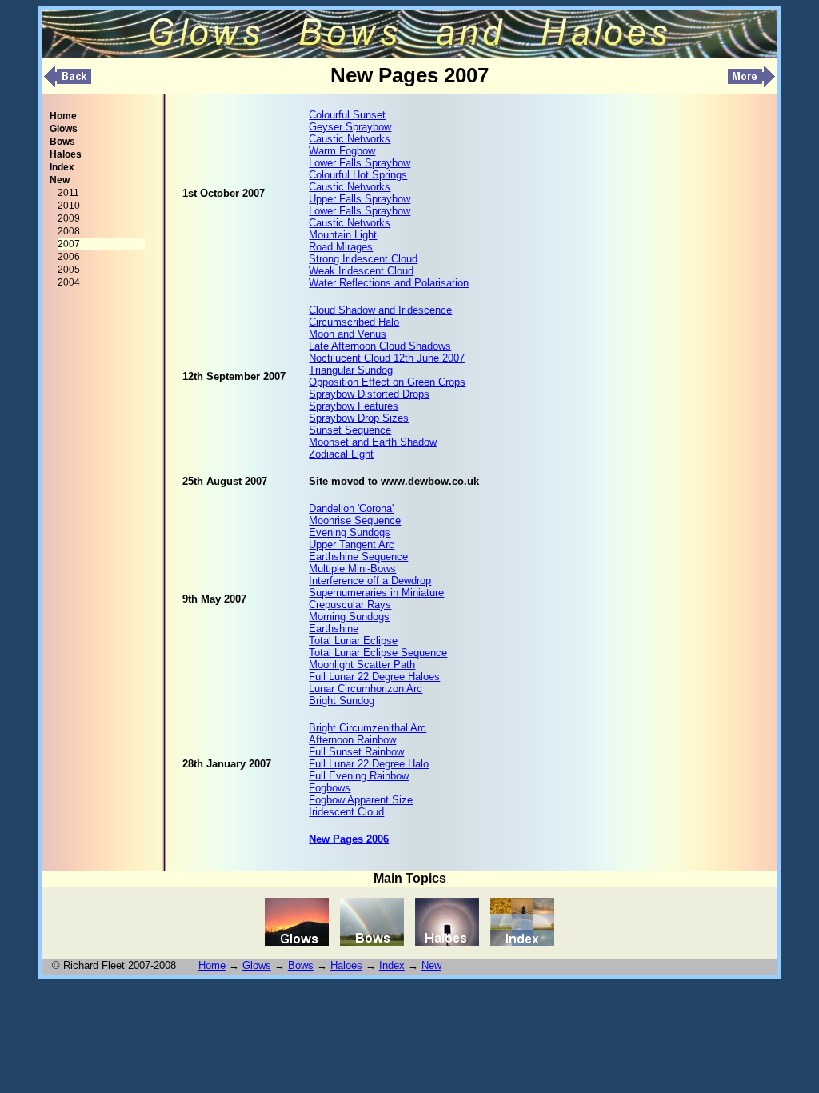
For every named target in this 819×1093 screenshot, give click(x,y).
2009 (69, 218)
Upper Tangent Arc (351, 544)
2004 (69, 282)
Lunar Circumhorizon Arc (365, 689)
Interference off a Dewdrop (370, 581)
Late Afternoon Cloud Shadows (380, 346)
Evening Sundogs (349, 532)
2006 (69, 256)
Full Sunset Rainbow (356, 752)
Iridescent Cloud (346, 812)
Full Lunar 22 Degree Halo (369, 764)
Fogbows (329, 788)
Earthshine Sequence (358, 557)
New (431, 965)
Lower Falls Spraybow (359, 163)
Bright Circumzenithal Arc (367, 728)
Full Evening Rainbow (359, 776)
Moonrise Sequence (355, 520)
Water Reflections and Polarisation (389, 283)
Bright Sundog (341, 701)
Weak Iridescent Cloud (361, 271)
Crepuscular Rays (350, 605)
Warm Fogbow (342, 151)
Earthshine (333, 629)
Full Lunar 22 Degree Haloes (374, 677)
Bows (301, 965)
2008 (69, 231)
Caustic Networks (349, 139)
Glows (256, 965)
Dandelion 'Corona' (351, 508)
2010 (69, 205)
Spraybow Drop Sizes (359, 418)
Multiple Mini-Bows (352, 569)
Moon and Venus (347, 334)
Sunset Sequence (350, 430)
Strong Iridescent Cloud (363, 259)
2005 (69, 269)
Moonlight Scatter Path (362, 665)
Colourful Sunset (347, 115)
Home (212, 965)
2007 (69, 244)
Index (392, 965)
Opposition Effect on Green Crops (387, 382)
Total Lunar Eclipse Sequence (378, 653)
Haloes (346, 965)
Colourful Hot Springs (358, 175)
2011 (68, 192)
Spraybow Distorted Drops (369, 394)
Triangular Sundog (351, 370)
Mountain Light (343, 235)
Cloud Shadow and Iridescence (380, 310)
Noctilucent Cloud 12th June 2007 (387, 358)
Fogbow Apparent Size (361, 800)
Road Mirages (341, 247)
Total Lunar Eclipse (353, 641)
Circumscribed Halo (354, 322)
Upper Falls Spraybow (359, 199)
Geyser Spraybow (350, 127)
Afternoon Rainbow (352, 740)
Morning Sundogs (349, 617)
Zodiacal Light (341, 454)
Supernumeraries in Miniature (376, 593)
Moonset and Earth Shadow (373, 442)
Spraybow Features (353, 406)
